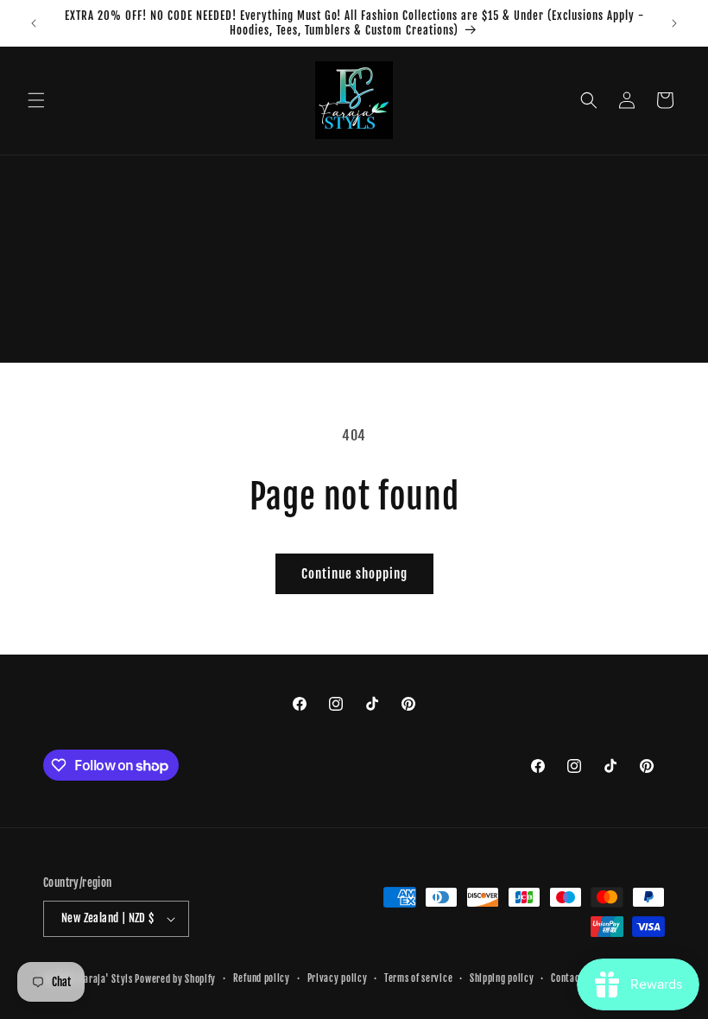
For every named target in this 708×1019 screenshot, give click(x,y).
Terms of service (418, 978)
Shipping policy (502, 978)
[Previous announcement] (34, 23)
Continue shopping (354, 574)
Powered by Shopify (175, 979)
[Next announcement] (674, 23)
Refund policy (261, 978)
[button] (36, 100)
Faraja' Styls (108, 979)
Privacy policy (337, 978)
